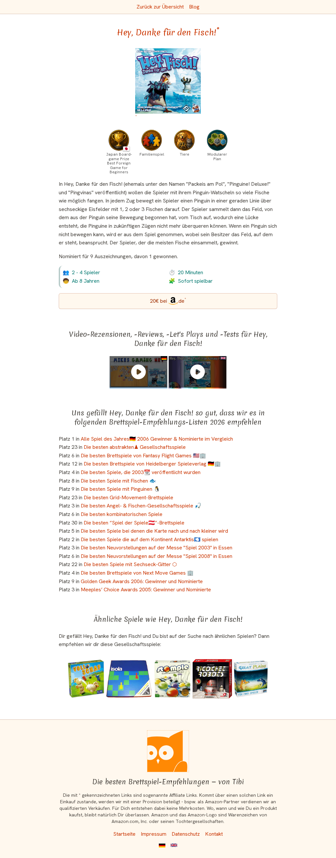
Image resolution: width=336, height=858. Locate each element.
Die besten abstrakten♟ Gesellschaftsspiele (135, 447)
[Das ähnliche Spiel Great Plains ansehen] (251, 678)
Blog (194, 6)
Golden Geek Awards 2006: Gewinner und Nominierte (142, 581)
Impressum (153, 833)
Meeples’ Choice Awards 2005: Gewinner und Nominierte (146, 589)
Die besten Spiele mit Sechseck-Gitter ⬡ (130, 564)
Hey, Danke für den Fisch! (168, 32)
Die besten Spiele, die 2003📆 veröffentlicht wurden (140, 472)
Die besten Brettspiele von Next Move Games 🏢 (137, 572)
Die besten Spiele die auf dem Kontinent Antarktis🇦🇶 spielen (149, 539)
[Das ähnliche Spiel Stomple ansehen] (172, 678)
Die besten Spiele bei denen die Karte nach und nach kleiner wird (154, 530)
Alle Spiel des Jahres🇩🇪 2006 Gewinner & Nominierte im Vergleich (157, 438)
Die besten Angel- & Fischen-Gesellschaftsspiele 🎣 (141, 505)
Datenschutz (186, 833)
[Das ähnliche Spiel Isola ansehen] (129, 678)
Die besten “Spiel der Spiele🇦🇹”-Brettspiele (134, 522)
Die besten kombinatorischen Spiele (121, 514)
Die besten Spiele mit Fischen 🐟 (118, 480)
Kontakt (214, 833)
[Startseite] (168, 751)
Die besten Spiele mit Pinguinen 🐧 (120, 489)
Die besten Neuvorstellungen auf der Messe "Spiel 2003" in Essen (156, 547)
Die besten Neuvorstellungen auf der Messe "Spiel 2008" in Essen (156, 556)
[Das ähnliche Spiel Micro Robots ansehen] (212, 678)
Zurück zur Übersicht (160, 6)
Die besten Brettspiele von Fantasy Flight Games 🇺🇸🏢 (143, 455)
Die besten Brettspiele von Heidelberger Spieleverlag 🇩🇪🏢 (152, 463)
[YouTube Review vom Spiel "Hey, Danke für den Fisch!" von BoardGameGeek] (197, 372)
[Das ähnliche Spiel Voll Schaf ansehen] (86, 678)
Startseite (124, 833)
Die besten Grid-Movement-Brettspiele (128, 497)
